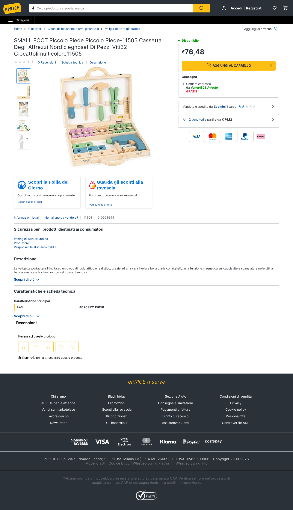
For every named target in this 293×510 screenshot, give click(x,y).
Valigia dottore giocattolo (122, 28)
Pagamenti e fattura (175, 409)
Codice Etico (119, 463)
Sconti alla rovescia (116, 409)
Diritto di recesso (175, 416)
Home (18, 28)
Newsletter (58, 423)
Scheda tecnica (72, 62)
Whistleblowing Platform (152, 463)
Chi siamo (58, 396)
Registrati (254, 8)
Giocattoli (34, 28)
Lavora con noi (58, 416)
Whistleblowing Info (192, 463)
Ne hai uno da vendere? (61, 217)
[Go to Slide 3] (23, 109)
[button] (105, 118)
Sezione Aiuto (175, 396)
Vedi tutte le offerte (100, 204)
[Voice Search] (33, 8)
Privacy (235, 403)
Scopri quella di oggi (30, 201)
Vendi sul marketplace (58, 409)
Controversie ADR (235, 423)
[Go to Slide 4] (23, 125)
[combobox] (111, 8)
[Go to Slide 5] (23, 142)
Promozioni (116, 403)
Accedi (236, 8)
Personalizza (235, 416)
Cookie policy (235, 409)
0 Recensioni (47, 62)
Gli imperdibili (116, 423)
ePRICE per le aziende (58, 403)
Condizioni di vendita (236, 396)
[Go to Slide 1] (23, 75)
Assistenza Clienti (175, 423)
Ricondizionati (116, 416)
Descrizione (97, 62)
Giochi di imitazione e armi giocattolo (73, 28)
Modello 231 (95, 463)
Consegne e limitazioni (175, 403)
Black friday (116, 396)
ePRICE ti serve (146, 382)
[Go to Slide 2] (23, 92)
